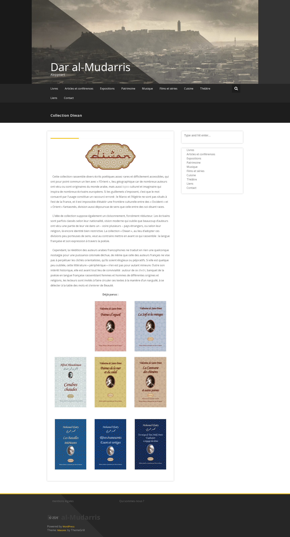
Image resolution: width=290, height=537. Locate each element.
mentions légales (63, 501)
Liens (54, 98)
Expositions (107, 88)
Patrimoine (128, 88)
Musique (147, 88)
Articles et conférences (79, 88)
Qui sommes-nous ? (131, 501)
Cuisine (188, 88)
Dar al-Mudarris (91, 66)
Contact (69, 98)
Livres (54, 88)
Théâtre (205, 88)
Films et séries (168, 88)
